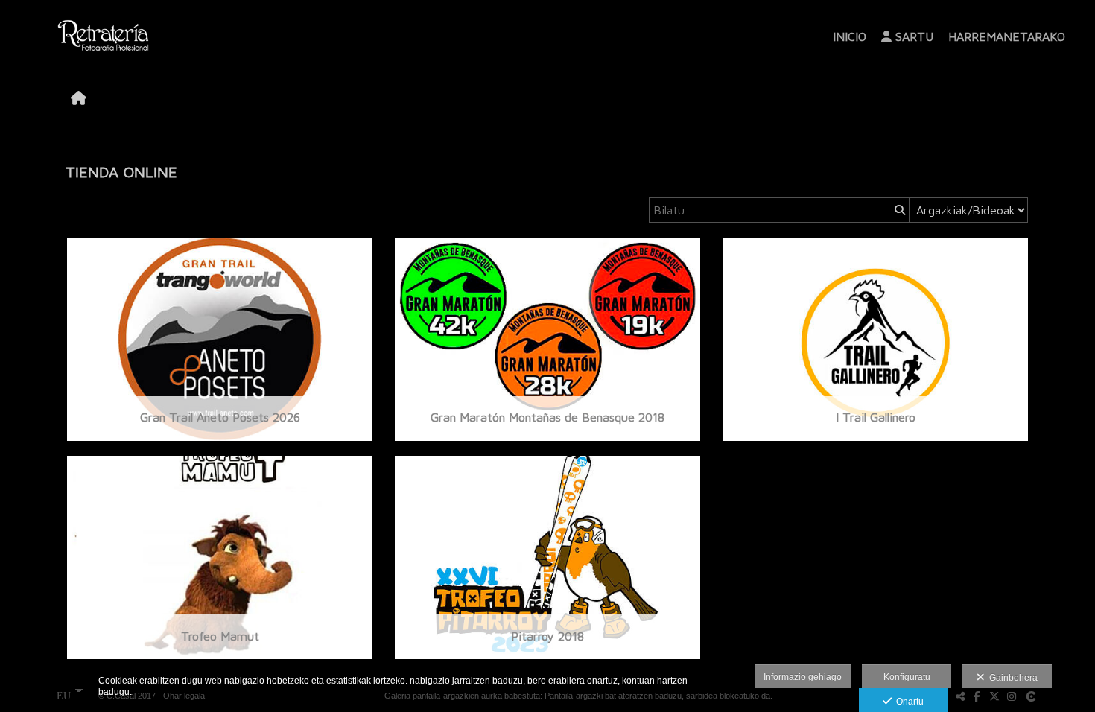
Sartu (914, 36)
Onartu (908, 701)
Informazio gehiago (803, 677)
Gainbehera (1011, 678)
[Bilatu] (898, 210)
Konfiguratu (906, 677)
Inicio (849, 36)
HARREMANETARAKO (1006, 36)
